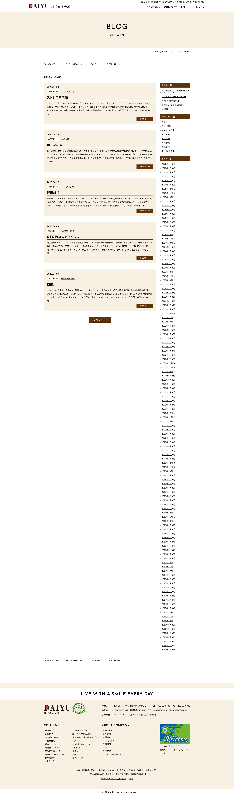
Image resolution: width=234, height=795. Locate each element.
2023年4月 (167, 296)
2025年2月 (167, 226)
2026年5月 (167, 172)
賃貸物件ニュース (52, 750)
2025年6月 (167, 209)
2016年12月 (167, 612)
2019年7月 (167, 483)
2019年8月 (167, 479)
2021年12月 (167, 363)
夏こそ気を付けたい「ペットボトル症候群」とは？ (174, 91)
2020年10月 (167, 421)
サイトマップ (77, 757)
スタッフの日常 (67, 92)
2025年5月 (167, 213)
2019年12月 (167, 462)
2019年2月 (167, 504)
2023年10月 (167, 280)
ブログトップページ (100, 319)
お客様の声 (50, 757)
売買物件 (49, 730)
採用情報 (107, 744)
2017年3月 (167, 599)
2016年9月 (167, 624)
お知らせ (165, 121)
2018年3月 (167, 549)
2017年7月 (167, 583)
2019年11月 (167, 466)
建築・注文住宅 (51, 737)
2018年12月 (167, 512)
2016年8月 (167, 628)
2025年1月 (167, 230)
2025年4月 (167, 217)
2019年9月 (167, 475)
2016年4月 (167, 645)
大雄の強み (108, 730)
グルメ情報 (166, 126)
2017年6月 (167, 587)
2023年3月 (167, 300)
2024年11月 (167, 238)
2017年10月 (167, 570)
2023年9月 (167, 284)
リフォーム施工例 (79, 730)
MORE (143, 119)
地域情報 (65, 139)
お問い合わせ (78, 754)
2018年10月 (167, 520)
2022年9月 (167, 325)
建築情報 (166, 146)
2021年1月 (167, 408)
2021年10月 (167, 371)
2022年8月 (167, 329)
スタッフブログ (109, 747)
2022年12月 (167, 313)
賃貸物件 (49, 733)
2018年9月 (167, 525)
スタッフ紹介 (108, 740)
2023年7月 (167, 292)
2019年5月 (167, 491)
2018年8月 (167, 529)
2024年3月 (167, 259)
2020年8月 (167, 429)
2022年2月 (167, 354)
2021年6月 (167, 388)
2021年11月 (167, 367)
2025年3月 (167, 222)
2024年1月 (167, 267)
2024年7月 (167, 251)
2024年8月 (167, 246)
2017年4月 (167, 595)
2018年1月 (167, 558)
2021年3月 (167, 400)
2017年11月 (167, 566)
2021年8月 (167, 379)
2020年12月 (167, 412)
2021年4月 (167, 396)
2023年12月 (167, 271)
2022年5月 (167, 342)
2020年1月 (167, 458)
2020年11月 (167, 417)
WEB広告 (107, 750)
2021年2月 (167, 404)
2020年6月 (167, 437)
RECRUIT (111, 64)
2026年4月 (167, 176)
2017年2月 (167, 603)
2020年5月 (167, 442)
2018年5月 (167, 541)
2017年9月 (167, 574)
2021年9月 (167, 375)
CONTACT (170, 7)
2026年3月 (167, 180)
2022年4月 (167, 346)
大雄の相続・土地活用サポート (85, 737)
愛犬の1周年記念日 (170, 100)
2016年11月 (167, 616)
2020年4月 (167, 446)
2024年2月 (167, 263)
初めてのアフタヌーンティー (174, 96)
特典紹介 (76, 750)
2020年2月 (167, 454)
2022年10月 (167, 321)
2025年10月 (167, 197)
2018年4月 (167, 545)
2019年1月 (167, 508)
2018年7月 (167, 533)
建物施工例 (50, 761)
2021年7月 (167, 383)
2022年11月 (167, 317)
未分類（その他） (68, 231)
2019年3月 (167, 500)
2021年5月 (167, 392)
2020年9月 (167, 425)
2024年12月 (167, 234)
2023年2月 (167, 305)
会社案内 (107, 733)
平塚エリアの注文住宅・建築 (113, 778)
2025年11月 (167, 192)
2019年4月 (167, 496)
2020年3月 (167, 450)
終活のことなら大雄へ (82, 733)
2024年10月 (167, 242)
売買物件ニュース (52, 747)
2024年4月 (167, 255)
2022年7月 (167, 334)
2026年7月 (167, 163)
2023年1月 (167, 309)
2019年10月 (167, 471)
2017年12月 (167, 562)
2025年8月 (167, 205)
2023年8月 (167, 288)
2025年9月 (167, 201)
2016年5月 (167, 641)
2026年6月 (167, 168)
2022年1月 (167, 359)
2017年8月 (167, 579)
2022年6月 (167, 338)
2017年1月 (167, 608)
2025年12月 (167, 188)
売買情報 (166, 138)
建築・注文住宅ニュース (55, 754)
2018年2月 (167, 554)
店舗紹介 (107, 737)
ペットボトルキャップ (81, 744)
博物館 (165, 108)
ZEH (131, 778)
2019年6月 (167, 487)
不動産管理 (50, 740)
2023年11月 (167, 275)
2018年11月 (167, 516)
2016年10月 (167, 620)
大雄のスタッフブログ (170, 51)
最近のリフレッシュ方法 (172, 104)
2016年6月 (167, 637)
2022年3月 (167, 350)
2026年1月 (167, 184)
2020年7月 (167, 433)
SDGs (75, 740)
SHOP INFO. (72, 64)
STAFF (92, 64)
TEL (183, 7)
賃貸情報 (166, 142)
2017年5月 (167, 591)
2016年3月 (167, 649)
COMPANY (153, 7)
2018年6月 (167, 537)
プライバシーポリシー (112, 754)
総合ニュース (50, 744)
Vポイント (76, 747)
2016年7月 (167, 633)
